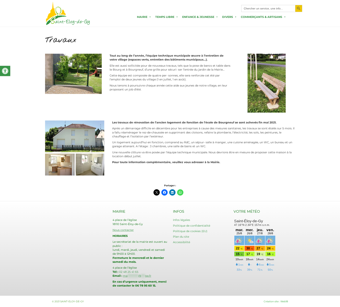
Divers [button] (227, 17)
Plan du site (181, 236)
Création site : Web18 (276, 301)
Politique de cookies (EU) (190, 231)
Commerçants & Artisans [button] (261, 17)
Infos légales (181, 220)
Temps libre (164, 17)
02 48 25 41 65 (128, 272)
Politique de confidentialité (191, 225)
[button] (5, 71)
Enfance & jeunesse (198, 17)
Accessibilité (181, 242)
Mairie (142, 17)
